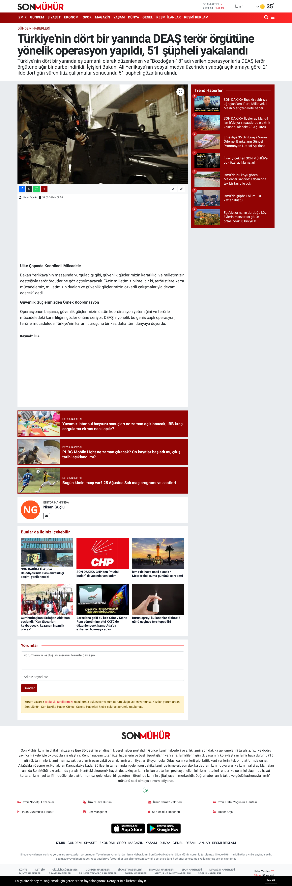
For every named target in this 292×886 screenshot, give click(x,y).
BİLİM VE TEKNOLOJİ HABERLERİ (98, 873)
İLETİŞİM (40, 869)
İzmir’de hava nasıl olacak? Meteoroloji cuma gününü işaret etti (157, 573)
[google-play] (164, 828)
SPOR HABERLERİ (192, 869)
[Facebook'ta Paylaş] (22, 189)
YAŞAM (119, 17)
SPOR (87, 17)
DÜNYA (133, 17)
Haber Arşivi (226, 812)
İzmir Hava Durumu (100, 802)
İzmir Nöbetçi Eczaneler (38, 802)
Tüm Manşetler (97, 812)
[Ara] (266, 17)
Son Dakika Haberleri (166, 812)
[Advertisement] (102, 231)
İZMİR (22, 17)
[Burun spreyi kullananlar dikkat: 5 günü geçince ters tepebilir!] (158, 599)
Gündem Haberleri (33, 28)
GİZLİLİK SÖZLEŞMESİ (65, 869)
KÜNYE (23, 869)
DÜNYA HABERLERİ (30, 873)
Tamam (271, 880)
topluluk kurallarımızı (59, 702)
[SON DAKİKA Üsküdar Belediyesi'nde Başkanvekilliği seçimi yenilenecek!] (47, 552)
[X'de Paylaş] (29, 189)
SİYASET (54, 17)
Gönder (29, 688)
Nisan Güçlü (30, 197)
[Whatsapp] (146, 790)
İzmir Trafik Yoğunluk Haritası (237, 802)
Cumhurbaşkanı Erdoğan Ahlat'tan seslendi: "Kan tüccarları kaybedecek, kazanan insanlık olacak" (45, 623)
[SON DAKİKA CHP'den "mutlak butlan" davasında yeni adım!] (102, 553)
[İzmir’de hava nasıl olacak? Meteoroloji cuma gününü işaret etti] (158, 553)
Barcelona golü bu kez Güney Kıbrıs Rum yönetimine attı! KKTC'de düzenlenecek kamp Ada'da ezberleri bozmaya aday (101, 623)
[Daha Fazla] (44, 189)
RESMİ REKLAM (196, 17)
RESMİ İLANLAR (168, 17)
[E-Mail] (46, 516)
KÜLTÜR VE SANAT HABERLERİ (173, 873)
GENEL (147, 17)
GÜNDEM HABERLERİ (98, 869)
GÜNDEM (37, 17)
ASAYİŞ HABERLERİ (60, 873)
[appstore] (128, 828)
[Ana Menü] (272, 17)
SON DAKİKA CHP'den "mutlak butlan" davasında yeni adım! (98, 573)
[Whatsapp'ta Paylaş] (36, 189)
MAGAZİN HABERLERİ (222, 869)
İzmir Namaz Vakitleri (167, 802)
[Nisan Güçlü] (30, 509)
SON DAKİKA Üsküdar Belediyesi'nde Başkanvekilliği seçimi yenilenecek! (42, 573)
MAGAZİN (102, 17)
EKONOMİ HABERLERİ (161, 869)
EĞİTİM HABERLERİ (136, 873)
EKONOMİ (71, 17)
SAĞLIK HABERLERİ (209, 873)
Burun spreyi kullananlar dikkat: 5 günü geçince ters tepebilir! (156, 619)
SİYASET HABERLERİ (130, 869)
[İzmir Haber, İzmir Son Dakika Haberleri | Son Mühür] (40, 6)
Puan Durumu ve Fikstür (37, 812)
